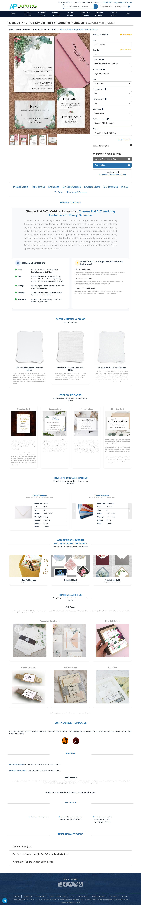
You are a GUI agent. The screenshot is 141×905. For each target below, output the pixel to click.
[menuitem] (13, 14)
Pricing (124, 187)
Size (94, 40)
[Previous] (11, 83)
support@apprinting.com (123, 2)
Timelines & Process (77, 192)
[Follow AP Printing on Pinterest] (70, 884)
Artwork (95, 129)
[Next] (87, 83)
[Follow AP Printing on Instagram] (75, 884)
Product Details (20, 187)
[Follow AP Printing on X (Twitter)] (60, 884)
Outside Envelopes (99, 119)
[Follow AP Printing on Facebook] (65, 884)
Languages (97, 109)
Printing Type (97, 69)
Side (94, 79)
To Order (59, 192)
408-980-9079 (108, 2)
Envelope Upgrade (72, 187)
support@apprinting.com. (87, 792)
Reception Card (98, 89)
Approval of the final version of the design (33, 862)
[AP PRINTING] (23, 6)
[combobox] (112, 64)
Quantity (96, 50)
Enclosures (53, 187)
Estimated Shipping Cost (101, 146)
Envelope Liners (92, 187)
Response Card (98, 99)
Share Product (127, 35)
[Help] (102, 59)
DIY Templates (110, 187)
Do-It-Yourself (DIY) (22, 846)
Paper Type (97, 59)
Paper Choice (38, 187)
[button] (74, 511)
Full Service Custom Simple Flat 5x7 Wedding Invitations (40, 854)
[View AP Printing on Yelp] (81, 884)
